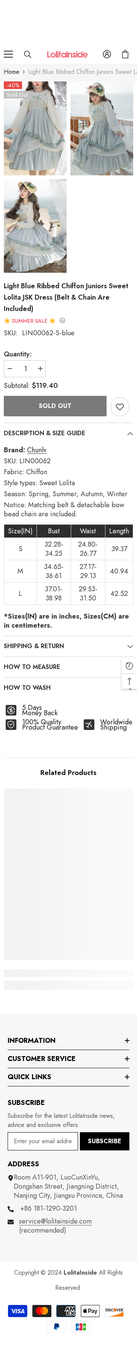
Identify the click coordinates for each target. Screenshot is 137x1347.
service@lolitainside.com (55, 1221)
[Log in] (107, 54)
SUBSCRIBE (104, 1141)
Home (11, 71)
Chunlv (36, 450)
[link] (68, 973)
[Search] (27, 54)
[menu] (8, 54)
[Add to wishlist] (119, 406)
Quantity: (18, 354)
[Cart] (125, 54)
